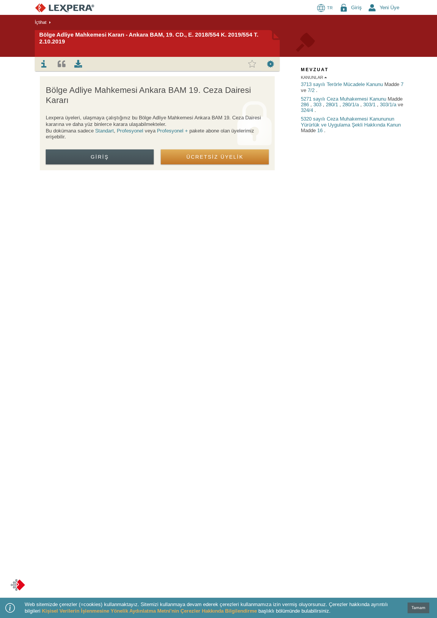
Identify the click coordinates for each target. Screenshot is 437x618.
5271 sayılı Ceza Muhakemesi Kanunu (344, 99)
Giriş (356, 7)
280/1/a (351, 104)
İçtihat (40, 22)
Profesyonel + (173, 131)
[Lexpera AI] (18, 585)
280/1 (332, 104)
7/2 (312, 90)
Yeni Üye (389, 7)
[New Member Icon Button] (372, 7)
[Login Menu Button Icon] (344, 7)
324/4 (308, 110)
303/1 (370, 104)
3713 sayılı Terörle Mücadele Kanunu (342, 84)
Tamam (418, 607)
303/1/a (389, 104)
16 (320, 130)
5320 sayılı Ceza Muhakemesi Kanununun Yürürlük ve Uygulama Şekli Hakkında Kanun (351, 121)
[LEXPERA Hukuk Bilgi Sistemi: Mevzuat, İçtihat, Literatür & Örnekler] (65, 7)
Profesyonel (130, 131)
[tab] (44, 64)
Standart (104, 131)
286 (305, 104)
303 (318, 104)
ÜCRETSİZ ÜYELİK (214, 157)
